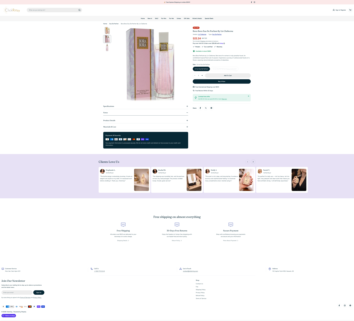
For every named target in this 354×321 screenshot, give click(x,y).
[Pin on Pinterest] (211, 108)
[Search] (79, 10)
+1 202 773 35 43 (99, 271)
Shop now (224, 99)
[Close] (248, 96)
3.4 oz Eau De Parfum (201, 69)
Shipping (202, 41)
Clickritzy (10, 312)
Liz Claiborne (202, 34)
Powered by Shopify (19, 312)
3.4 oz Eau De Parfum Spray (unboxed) (224, 69)
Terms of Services (25, 297)
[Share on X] (206, 108)
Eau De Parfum (114, 24)
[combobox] (54, 10)
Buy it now (221, 81)
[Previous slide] (247, 162)
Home (105, 24)
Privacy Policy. (37, 297)
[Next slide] (253, 162)
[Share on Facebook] (200, 108)
